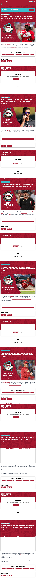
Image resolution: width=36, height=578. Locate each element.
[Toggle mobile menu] (1, 1)
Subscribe (30, 1)
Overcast (30, 54)
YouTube (22, 54)
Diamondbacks (8, 130)
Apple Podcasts (14, 54)
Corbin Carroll (13, 47)
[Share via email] (5, 61)
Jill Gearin (18, 128)
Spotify (6, 54)
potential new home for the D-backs (15, 385)
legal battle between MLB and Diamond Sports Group (21, 299)
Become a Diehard (16, 163)
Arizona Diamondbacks (6, 44)
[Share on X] (2, 61)
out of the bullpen (18, 467)
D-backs (9, 214)
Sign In (34, 1)
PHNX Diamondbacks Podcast (5, 14)
